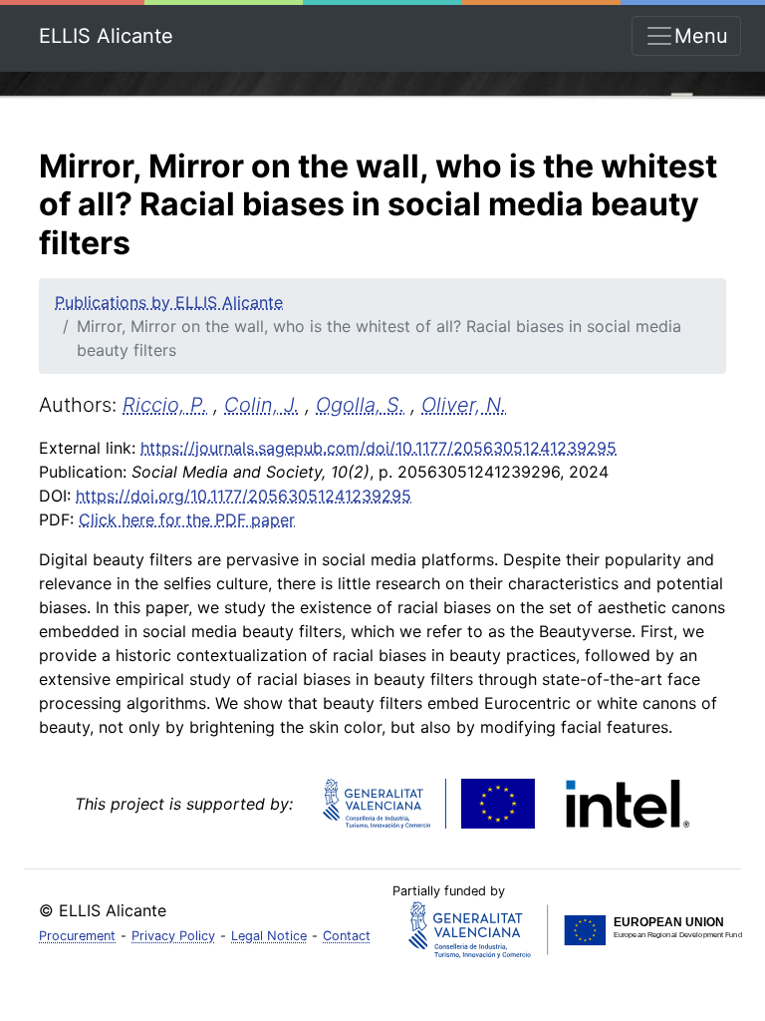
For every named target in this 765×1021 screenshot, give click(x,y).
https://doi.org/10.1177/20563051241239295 (243, 496)
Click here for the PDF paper (187, 519)
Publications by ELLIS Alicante (169, 302)
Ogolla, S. (360, 405)
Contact (347, 935)
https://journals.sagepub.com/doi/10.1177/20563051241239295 (378, 448)
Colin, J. (261, 405)
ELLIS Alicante (106, 36)
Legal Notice (269, 935)
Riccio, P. (165, 405)
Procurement (77, 935)
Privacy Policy (173, 935)
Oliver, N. (463, 405)
